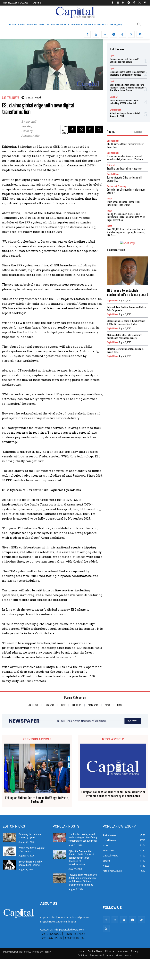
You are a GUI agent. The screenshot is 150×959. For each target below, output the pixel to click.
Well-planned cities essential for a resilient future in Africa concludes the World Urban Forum (127, 87)
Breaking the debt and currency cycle (125, 168)
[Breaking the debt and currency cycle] (9, 837)
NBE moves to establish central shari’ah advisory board (127, 292)
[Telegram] (129, 3)
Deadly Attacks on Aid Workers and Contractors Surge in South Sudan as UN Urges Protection (126, 217)
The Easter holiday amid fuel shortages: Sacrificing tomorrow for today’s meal (83, 837)
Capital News (10, 97)
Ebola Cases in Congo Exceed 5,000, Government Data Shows (124, 203)
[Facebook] (112, 3)
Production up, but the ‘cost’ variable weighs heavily (124, 60)
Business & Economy (116, 186)
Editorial (111, 165)
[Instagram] (118, 3)
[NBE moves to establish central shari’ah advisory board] (127, 270)
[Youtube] (145, 3)
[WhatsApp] (99, 129)
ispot (112, 55)
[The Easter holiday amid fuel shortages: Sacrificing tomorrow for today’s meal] (59, 837)
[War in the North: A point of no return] (9, 851)
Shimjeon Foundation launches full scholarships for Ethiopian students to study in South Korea (113, 794)
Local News (114, 97)
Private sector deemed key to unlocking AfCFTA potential (124, 102)
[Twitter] (139, 3)
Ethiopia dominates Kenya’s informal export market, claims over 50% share (125, 158)
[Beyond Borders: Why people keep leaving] (9, 865)
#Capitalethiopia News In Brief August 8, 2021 (125, 115)
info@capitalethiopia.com (69, 929)
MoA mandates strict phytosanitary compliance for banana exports (124, 337)
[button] (138, 24)
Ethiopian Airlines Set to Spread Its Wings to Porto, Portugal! (37, 799)
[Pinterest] (90, 129)
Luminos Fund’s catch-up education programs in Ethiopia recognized (127, 73)
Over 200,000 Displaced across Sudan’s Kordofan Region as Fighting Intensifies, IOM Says (126, 232)
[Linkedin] (123, 3)
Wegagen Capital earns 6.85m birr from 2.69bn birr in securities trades (126, 323)
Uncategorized (115, 110)
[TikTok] (134, 3)
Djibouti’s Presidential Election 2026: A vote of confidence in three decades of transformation (81, 858)
